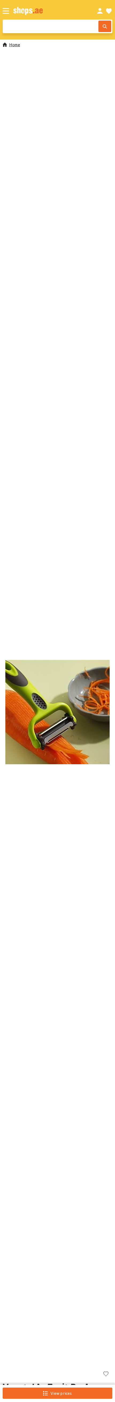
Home (14, 44)
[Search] (104, 26)
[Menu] (6, 11)
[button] (57, 712)
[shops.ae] (49, 10)
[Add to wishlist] (105, 1374)
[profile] (100, 10)
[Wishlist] (108, 10)
